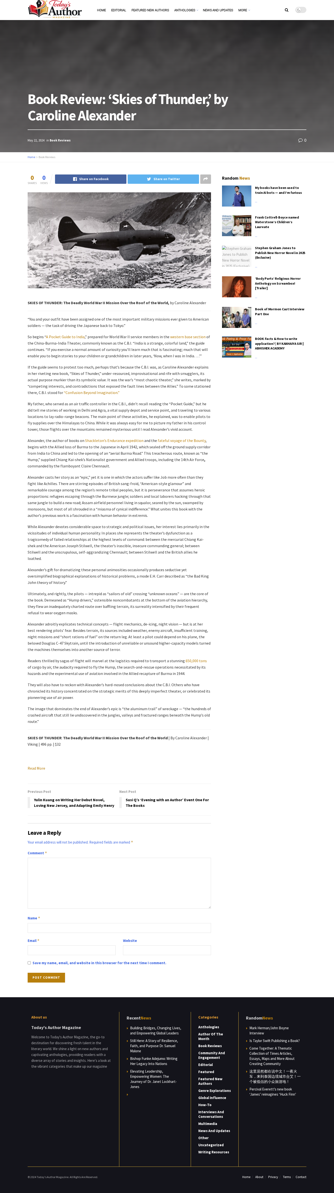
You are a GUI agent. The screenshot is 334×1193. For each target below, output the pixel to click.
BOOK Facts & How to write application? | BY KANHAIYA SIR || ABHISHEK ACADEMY (279, 343)
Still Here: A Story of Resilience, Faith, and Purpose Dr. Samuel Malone (154, 1045)
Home (101, 10)
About (259, 1177)
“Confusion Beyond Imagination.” (92, 392)
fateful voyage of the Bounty (182, 440)
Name (34, 918)
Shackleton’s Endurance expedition (114, 440)
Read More (36, 768)
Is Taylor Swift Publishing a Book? (274, 1040)
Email (34, 940)
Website (130, 940)
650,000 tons (196, 660)
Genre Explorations (214, 1090)
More (242, 10)
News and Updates (218, 10)
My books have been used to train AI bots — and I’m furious (278, 190)
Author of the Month (210, 1036)
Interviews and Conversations (211, 1114)
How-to (205, 1104)
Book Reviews (60, 140)
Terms (287, 1177)
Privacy (273, 1177)
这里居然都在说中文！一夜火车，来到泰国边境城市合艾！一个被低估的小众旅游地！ (275, 1076)
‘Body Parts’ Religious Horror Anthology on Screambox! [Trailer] (278, 283)
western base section (188, 336)
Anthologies (184, 10)
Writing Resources (213, 1152)
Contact (301, 1177)
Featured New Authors (150, 10)
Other (203, 1137)
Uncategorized (211, 1145)
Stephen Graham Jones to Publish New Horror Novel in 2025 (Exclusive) (280, 253)
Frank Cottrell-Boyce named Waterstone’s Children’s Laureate (277, 222)
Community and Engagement (211, 1055)
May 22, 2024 (36, 140)
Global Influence (212, 1097)
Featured (206, 1071)
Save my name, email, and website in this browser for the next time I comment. (99, 963)
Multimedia (207, 1123)
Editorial (118, 10)
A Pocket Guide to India (65, 336)
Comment (37, 853)
